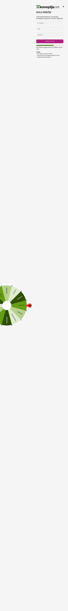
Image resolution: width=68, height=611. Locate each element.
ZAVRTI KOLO (50, 41)
